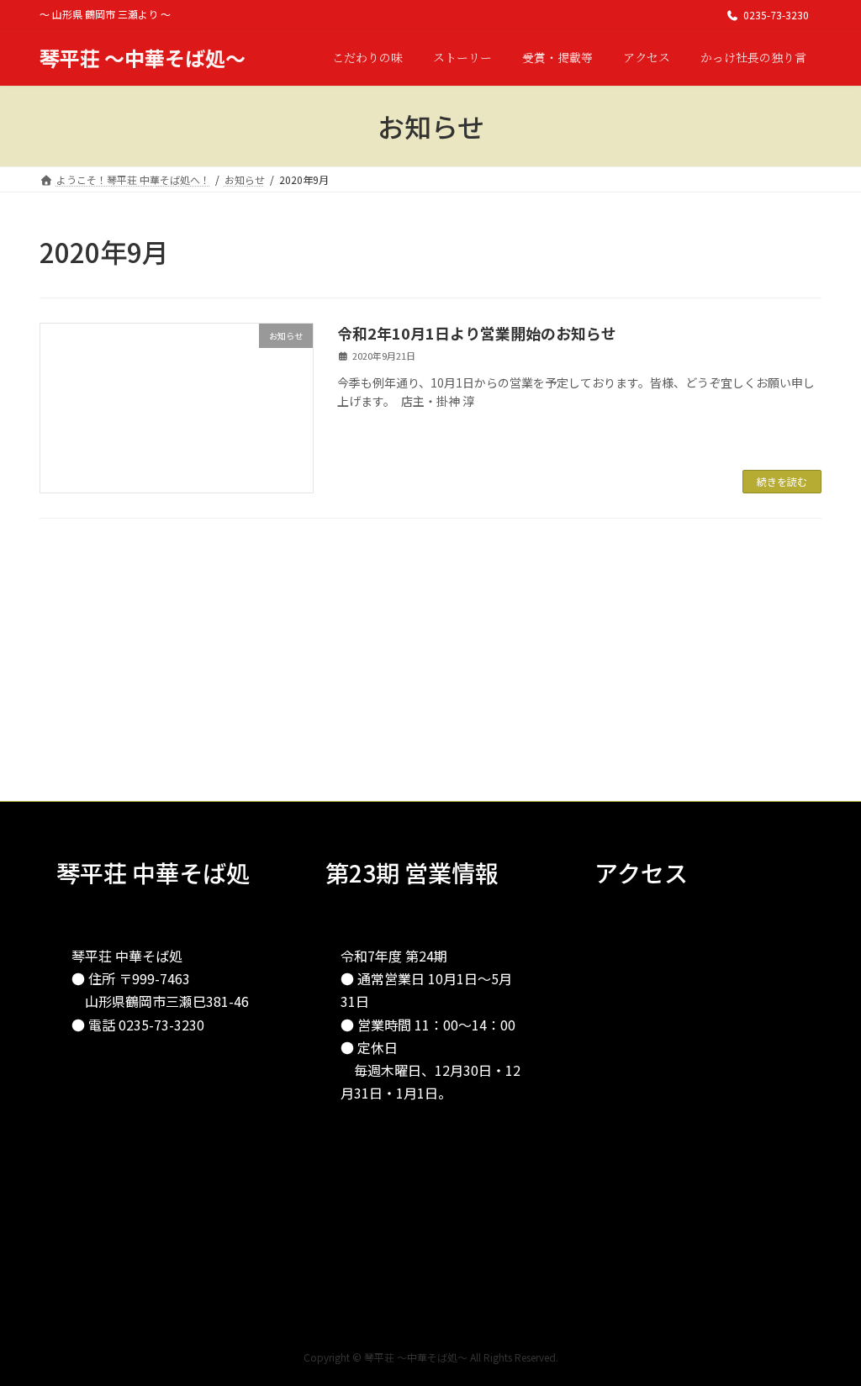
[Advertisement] (430, 683)
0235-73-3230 (776, 15)
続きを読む (782, 481)
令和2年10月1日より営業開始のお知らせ (476, 333)
